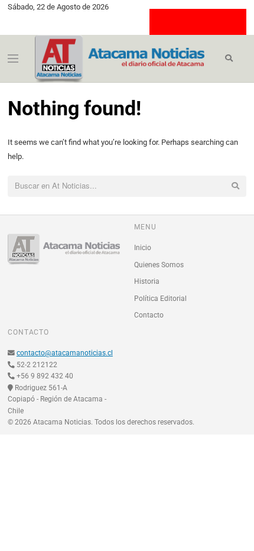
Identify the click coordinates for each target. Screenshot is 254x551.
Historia (146, 281)
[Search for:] (127, 186)
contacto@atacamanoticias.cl (65, 353)
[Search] (229, 58)
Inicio (142, 248)
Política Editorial (160, 298)
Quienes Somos (159, 265)
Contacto (149, 315)
